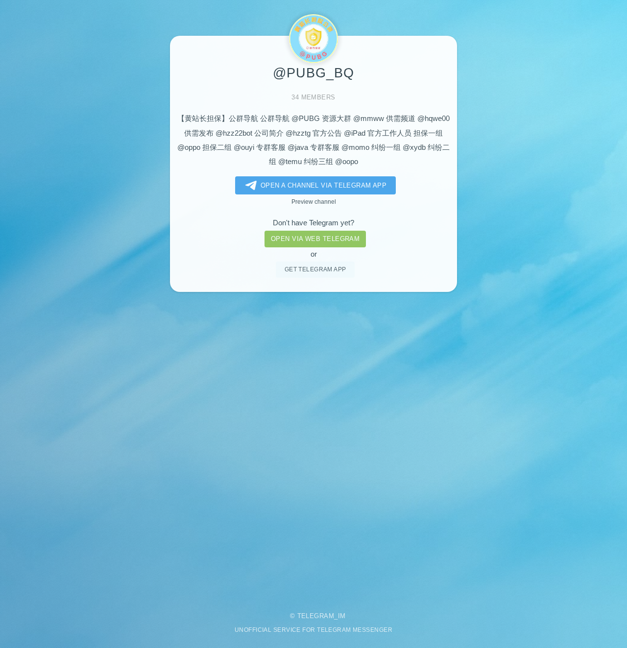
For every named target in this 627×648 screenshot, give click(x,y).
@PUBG (305, 118)
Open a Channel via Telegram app (324, 185)
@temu (290, 162)
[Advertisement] (313, 445)
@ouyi (244, 147)
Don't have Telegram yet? (313, 223)
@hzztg (298, 133)
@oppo (188, 147)
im (342, 616)
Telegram (316, 616)
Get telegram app (315, 269)
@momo (355, 147)
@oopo (346, 162)
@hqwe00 (433, 118)
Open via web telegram (315, 238)
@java (298, 147)
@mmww (368, 118)
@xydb (414, 147)
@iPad (354, 133)
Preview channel (313, 201)
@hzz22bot (234, 133)
